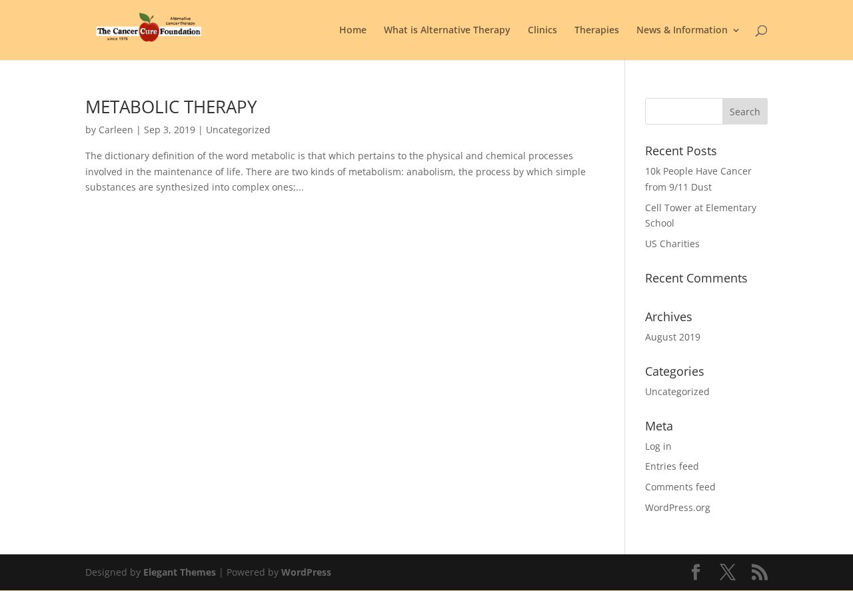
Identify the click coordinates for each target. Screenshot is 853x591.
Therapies (596, 30)
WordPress (306, 572)
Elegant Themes (179, 572)
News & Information (682, 30)
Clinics (542, 30)
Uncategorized (677, 391)
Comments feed (680, 486)
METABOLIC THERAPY (171, 107)
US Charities (672, 243)
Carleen (116, 129)
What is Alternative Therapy (447, 30)
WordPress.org (677, 507)
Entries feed (672, 466)
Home (353, 30)
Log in (658, 446)
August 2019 (672, 336)
